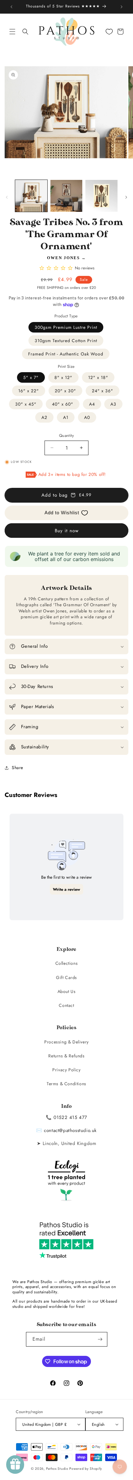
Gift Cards (66, 977)
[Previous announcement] (11, 7)
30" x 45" (25, 404)
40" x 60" (62, 404)
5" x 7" (31, 377)
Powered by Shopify (85, 1468)
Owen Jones (63, 257)
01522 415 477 (70, 1117)
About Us (67, 991)
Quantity (66, 435)
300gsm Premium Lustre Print (66, 327)
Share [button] (17, 767)
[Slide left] (7, 197)
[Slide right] (126, 197)
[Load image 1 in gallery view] (31, 196)
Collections (66, 963)
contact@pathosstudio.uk (70, 1130)
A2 (44, 417)
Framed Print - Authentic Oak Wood (65, 354)
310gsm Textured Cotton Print (66, 340)
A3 (113, 404)
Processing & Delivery (66, 1042)
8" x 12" (63, 377)
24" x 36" (102, 391)
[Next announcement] (121, 7)
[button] (12, 31)
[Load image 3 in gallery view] (101, 196)
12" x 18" (98, 377)
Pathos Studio (57, 1468)
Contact (66, 1005)
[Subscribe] (100, 1339)
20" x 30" (65, 391)
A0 (87, 417)
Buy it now (67, 530)
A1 (65, 417)
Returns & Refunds (66, 1056)
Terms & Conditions (66, 1084)
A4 (92, 404)
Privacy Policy (66, 1070)
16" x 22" (28, 391)
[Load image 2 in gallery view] (66, 196)
